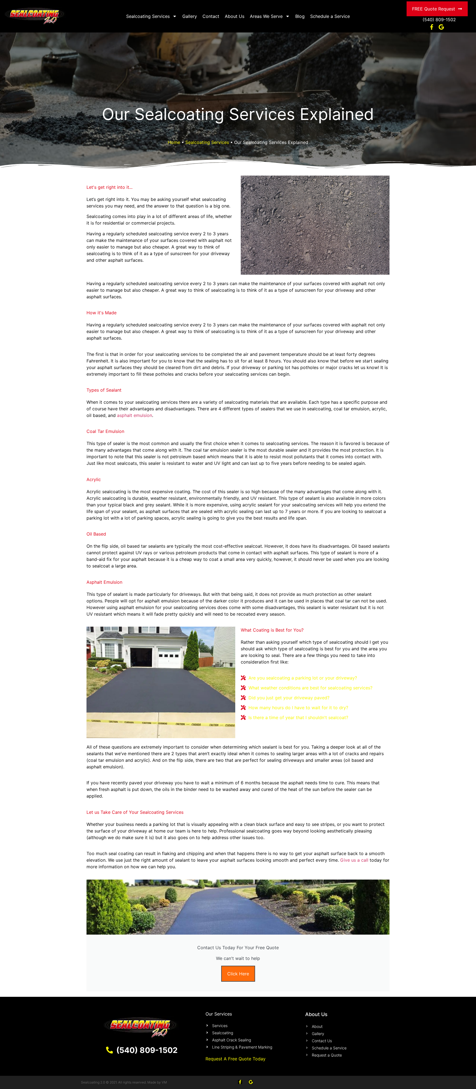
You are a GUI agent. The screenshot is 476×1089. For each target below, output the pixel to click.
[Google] (251, 1082)
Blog (300, 16)
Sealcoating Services (148, 16)
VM (164, 1082)
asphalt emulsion (134, 415)
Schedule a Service (330, 16)
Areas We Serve (266, 16)
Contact (210, 16)
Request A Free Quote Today (235, 1058)
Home (174, 142)
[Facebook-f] (240, 1082)
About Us (234, 16)
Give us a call (354, 860)
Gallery (189, 16)
